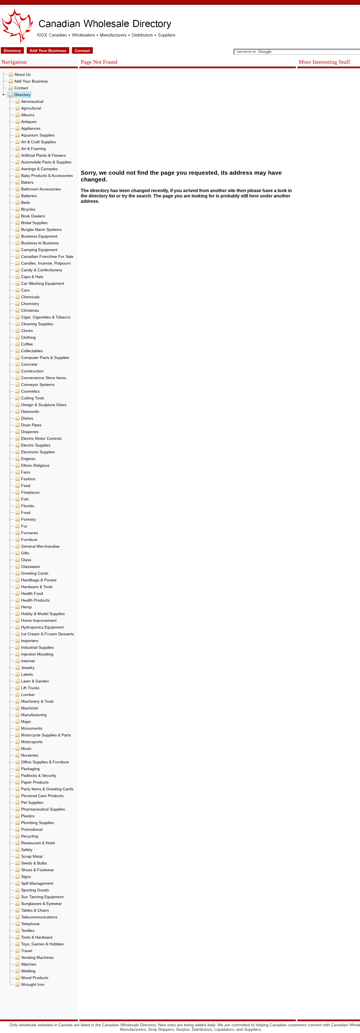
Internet (28, 661)
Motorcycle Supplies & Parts (46, 735)
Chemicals (30, 297)
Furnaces (29, 533)
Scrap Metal (31, 856)
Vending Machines (37, 957)
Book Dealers (33, 216)
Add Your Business (48, 50)
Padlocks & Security (38, 775)
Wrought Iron (32, 984)
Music (26, 748)
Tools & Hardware (37, 937)
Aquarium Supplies (38, 135)
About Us (22, 74)
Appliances (30, 128)
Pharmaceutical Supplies (43, 809)
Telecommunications (39, 917)
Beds (25, 202)
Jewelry (28, 667)
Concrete (29, 364)
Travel (26, 950)
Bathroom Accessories (41, 189)
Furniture (29, 539)
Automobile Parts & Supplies (46, 162)
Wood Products (34, 977)
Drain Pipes (31, 425)
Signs (26, 876)
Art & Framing (33, 148)
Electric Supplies (35, 445)
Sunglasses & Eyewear (41, 903)
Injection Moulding (37, 654)
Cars (25, 290)
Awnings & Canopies (39, 169)
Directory (12, 50)
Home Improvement (39, 620)
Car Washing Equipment (42, 283)
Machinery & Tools (37, 701)
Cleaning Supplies (37, 324)
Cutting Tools (32, 398)
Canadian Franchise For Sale (47, 256)
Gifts (25, 553)
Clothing (28, 337)
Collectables (32, 351)
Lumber (28, 694)
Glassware (30, 566)
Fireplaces (30, 492)
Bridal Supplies (34, 222)
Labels (27, 674)
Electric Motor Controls (41, 438)
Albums (27, 115)
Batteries (29, 196)
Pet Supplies (32, 802)
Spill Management (37, 883)
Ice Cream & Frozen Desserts (47, 634)
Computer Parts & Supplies (45, 357)
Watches (28, 964)
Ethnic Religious (35, 465)
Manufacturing (34, 715)
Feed (25, 485)
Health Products (35, 600)
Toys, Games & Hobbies (42, 944)
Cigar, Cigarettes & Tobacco (46, 317)
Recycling (29, 836)
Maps (26, 721)
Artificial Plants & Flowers (43, 155)
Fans (25, 472)
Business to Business (40, 243)
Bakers (27, 182)
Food (25, 512)
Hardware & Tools (37, 586)
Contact (82, 50)
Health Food (32, 593)
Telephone (30, 923)
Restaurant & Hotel (38, 843)
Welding (28, 971)
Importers (29, 640)
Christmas (30, 310)
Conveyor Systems (38, 384)
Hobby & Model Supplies (43, 613)
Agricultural (31, 108)
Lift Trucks (30, 688)
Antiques (29, 121)
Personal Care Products (42, 795)
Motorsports (31, 742)
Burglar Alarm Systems (41, 229)
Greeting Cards (34, 573)
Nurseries (29, 755)
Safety (26, 849)
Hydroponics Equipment (42, 627)
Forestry (28, 519)
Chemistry (30, 303)
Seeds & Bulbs (34, 863)
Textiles (27, 930)
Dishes (27, 418)
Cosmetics (30, 391)
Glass (26, 560)
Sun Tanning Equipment (42, 897)
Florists (27, 506)
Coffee (27, 344)
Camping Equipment (39, 249)
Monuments (31, 728)
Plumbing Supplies (37, 822)
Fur (24, 526)
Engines (28, 458)
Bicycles (28, 209)
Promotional (31, 829)
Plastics (28, 816)
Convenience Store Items (43, 378)
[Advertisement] (39, 1004)
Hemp (26, 607)
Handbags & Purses (39, 580)
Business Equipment (39, 236)
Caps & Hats (32, 276)
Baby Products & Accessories (47, 175)
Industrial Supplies (37, 647)
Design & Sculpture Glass (43, 404)
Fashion (28, 479)
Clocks (27, 330)
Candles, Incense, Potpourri (46, 263)
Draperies (30, 431)
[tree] (39, 529)
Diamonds (30, 411)
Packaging (30, 768)
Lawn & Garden (35, 681)
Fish (25, 499)
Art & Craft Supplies (38, 142)
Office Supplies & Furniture (45, 762)
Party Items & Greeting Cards (47, 789)
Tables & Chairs (35, 910)
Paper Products (35, 782)
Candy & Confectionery (41, 270)
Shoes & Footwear (37, 870)
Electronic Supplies (38, 452)
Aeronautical (32, 101)
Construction (32, 371)
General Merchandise (40, 546)
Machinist (29, 708)
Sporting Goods (35, 890)
